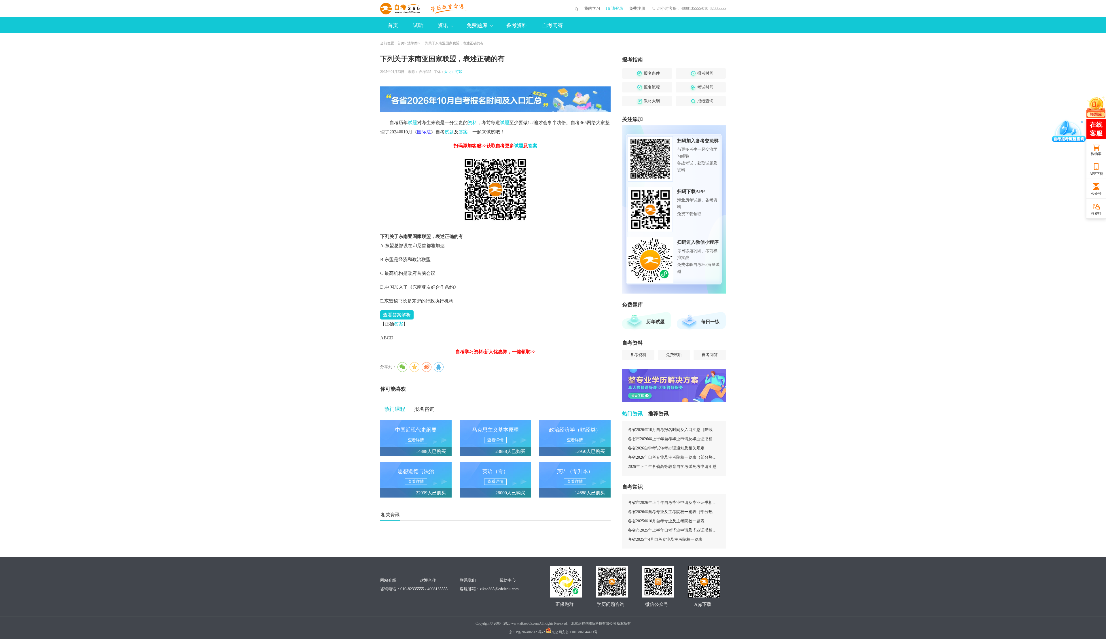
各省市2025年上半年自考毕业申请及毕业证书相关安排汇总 (674, 530)
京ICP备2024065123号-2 (527, 632)
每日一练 (710, 321)
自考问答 (552, 25)
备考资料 (516, 25)
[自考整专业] (674, 385)
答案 (463, 131)
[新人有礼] (1095, 107)
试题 (412, 122)
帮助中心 (507, 580)
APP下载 (1096, 174)
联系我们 (468, 580)
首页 (393, 25)
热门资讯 (632, 414)
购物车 (1096, 154)
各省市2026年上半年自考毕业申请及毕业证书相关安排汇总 (674, 439)
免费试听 (674, 355)
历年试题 (655, 321)
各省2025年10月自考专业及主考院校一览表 (666, 521)
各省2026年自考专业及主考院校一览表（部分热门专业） (674, 457)
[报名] (495, 99)
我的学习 (592, 9)
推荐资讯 (658, 414)
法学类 (412, 43)
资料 (472, 122)
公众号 (1096, 194)
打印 (458, 72)
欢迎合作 (428, 580)
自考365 (425, 72)
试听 (418, 25)
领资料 (1096, 213)
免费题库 (477, 25)
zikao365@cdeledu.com (499, 589)
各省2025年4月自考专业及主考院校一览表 (665, 539)
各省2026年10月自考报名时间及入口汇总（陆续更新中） (674, 430)
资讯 (443, 25)
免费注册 (637, 9)
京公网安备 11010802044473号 (574, 632)
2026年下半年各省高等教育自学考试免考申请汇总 (672, 466)
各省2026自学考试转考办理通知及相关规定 (666, 448)
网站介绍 (388, 580)
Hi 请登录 (614, 9)
